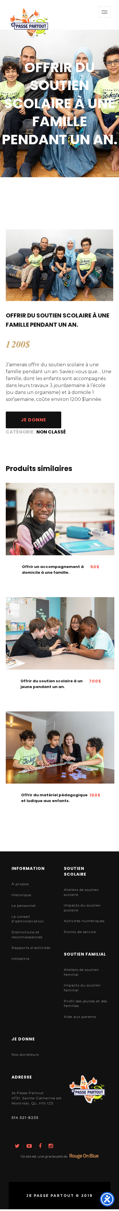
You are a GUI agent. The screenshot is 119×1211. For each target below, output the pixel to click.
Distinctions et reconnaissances (27, 934)
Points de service (80, 932)
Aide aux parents (80, 1016)
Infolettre (20, 958)
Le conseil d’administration (28, 919)
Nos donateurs (25, 1054)
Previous (11, 265)
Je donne (33, 419)
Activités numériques (84, 921)
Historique (21, 895)
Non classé (51, 432)
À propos (20, 884)
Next (107, 265)
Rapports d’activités (31, 947)
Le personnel (24, 905)
